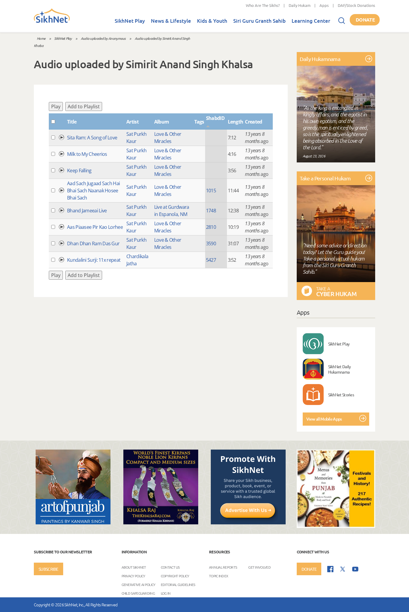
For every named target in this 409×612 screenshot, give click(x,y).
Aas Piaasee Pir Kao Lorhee (95, 227)
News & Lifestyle (171, 20)
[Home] (52, 21)
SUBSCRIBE (48, 569)
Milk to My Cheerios (87, 154)
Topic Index (218, 575)
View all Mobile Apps (324, 419)
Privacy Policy (133, 575)
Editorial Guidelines (178, 584)
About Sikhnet (134, 567)
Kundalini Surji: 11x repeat (93, 260)
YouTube (355, 569)
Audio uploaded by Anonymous (103, 38)
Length (235, 121)
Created (253, 121)
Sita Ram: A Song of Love (92, 137)
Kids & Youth (212, 20)
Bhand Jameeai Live (87, 210)
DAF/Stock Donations (356, 5)
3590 (211, 243)
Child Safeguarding (138, 593)
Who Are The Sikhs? (263, 5)
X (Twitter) (343, 569)
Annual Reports (223, 567)
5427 (211, 260)
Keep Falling (79, 170)
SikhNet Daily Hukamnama (339, 369)
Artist (132, 121)
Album (161, 121)
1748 (211, 210)
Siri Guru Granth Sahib (259, 20)
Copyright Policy (175, 575)
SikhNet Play (130, 20)
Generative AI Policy (138, 584)
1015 (211, 190)
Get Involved (259, 567)
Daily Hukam (299, 5)
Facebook (330, 569)
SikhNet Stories (341, 394)
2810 (211, 227)
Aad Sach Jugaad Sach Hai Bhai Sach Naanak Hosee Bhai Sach (93, 190)
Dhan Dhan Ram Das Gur (93, 243)
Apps (324, 5)
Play (55, 106)
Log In (166, 593)
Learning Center (311, 20)
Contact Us (170, 567)
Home (41, 38)
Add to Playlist (84, 106)
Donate (365, 19)
